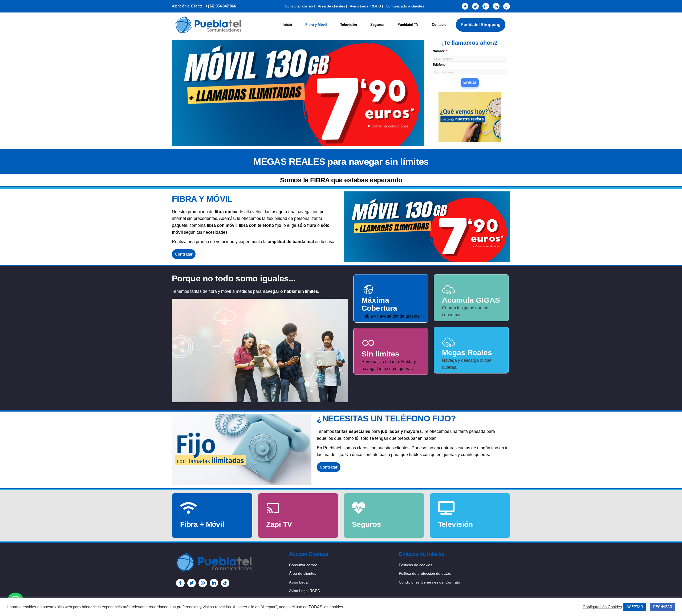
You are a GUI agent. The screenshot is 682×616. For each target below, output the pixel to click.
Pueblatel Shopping (481, 24)
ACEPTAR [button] (635, 607)
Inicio (287, 25)
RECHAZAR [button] (662, 607)
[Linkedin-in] (214, 583)
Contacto (439, 25)
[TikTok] (506, 6)
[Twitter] (475, 6)
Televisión (348, 25)
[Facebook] (465, 6)
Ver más (188, 534)
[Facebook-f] (180, 583)
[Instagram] (485, 6)
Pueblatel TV (408, 25)
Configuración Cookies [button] (602, 607)
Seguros (377, 25)
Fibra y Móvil (316, 25)
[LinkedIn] (496, 6)
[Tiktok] (225, 583)
